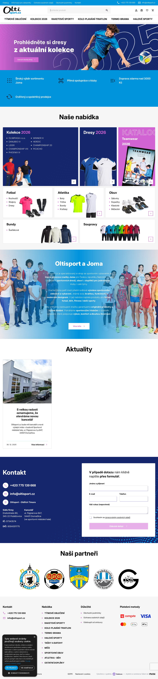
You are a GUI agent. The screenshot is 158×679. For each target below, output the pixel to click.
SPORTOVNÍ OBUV (53, 653)
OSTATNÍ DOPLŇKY (54, 663)
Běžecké (115, 209)
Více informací (37, 444)
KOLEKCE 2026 (38, 19)
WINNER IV (38, 138)
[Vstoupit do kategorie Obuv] (138, 205)
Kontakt (78, 3)
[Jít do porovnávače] (141, 10)
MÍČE (47, 648)
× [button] (34, 637)
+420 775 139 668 (128, 3)
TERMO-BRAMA (120, 19)
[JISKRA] (29, 577)
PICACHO (37, 149)
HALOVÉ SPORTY (142, 19)
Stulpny (12, 202)
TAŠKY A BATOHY (53, 643)
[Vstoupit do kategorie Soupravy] (133, 232)
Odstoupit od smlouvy (92, 622)
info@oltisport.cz (148, 3)
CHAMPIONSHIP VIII (18, 149)
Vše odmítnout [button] (27, 668)
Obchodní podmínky (64, 3)
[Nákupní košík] (152, 10)
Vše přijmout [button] (11, 668)
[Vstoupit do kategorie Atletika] (87, 205)
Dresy (11, 205)
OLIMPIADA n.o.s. (17, 138)
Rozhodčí (13, 198)
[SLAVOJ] (54, 577)
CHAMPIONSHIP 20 (42, 145)
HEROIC (37, 141)
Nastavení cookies (82, 674)
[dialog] (19, 656)
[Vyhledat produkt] (107, 10)
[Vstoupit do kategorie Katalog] (138, 168)
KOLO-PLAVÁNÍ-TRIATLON (92, 19)
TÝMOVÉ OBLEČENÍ (15, 19)
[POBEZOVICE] (104, 577)
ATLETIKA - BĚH (52, 658)
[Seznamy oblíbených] (147, 10)
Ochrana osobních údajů (43, 3)
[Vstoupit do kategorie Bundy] (56, 234)
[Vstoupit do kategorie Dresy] (85, 163)
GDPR (70, 674)
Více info (77, 326)
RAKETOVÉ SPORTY (62, 19)
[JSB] (128, 577)
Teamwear (130, 139)
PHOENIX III (14, 152)
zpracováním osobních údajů (117, 517)
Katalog (6, 3)
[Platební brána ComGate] (137, 620)
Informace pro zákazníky (21, 3)
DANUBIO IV (15, 141)
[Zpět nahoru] (153, 674)
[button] (20, 673)
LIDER (11, 145)
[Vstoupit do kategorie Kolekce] (17, 171)
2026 (126, 144)
